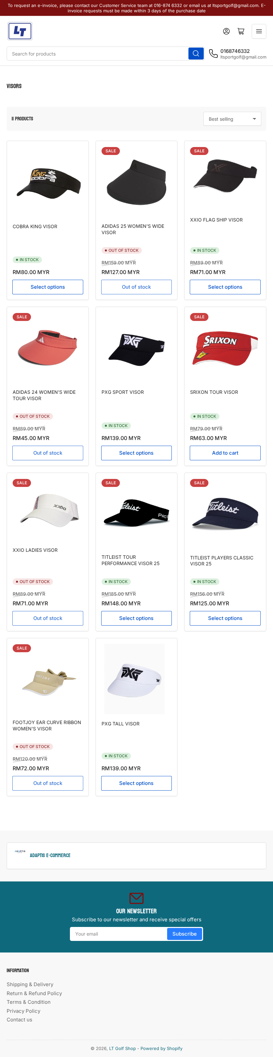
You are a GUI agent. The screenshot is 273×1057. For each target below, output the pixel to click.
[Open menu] (259, 31)
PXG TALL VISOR (120, 723)
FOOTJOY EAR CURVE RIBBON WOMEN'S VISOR (47, 725)
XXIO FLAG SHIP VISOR (216, 220)
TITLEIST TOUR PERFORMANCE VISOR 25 (130, 560)
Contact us (19, 1019)
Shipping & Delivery (30, 984)
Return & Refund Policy (34, 993)
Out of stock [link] (47, 453)
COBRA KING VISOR (35, 226)
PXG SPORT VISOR (123, 392)
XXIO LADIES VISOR (35, 550)
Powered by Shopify (161, 1048)
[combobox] (106, 54)
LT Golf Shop (122, 1048)
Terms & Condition (29, 1002)
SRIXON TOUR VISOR (214, 392)
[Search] (196, 53)
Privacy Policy (23, 1011)
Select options (48, 287)
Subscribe (184, 934)
